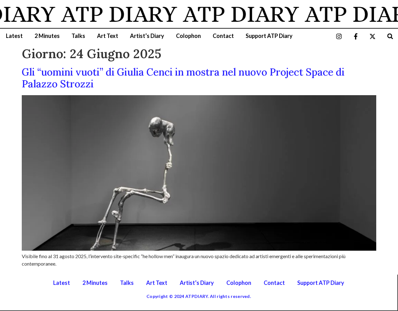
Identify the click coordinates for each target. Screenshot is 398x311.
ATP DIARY (116, 14)
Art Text (107, 35)
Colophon (188, 35)
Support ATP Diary (269, 35)
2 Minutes (47, 35)
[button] (390, 36)
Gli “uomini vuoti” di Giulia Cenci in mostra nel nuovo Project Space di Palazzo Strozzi (183, 78)
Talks (78, 35)
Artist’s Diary (147, 35)
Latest (14, 35)
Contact (223, 35)
